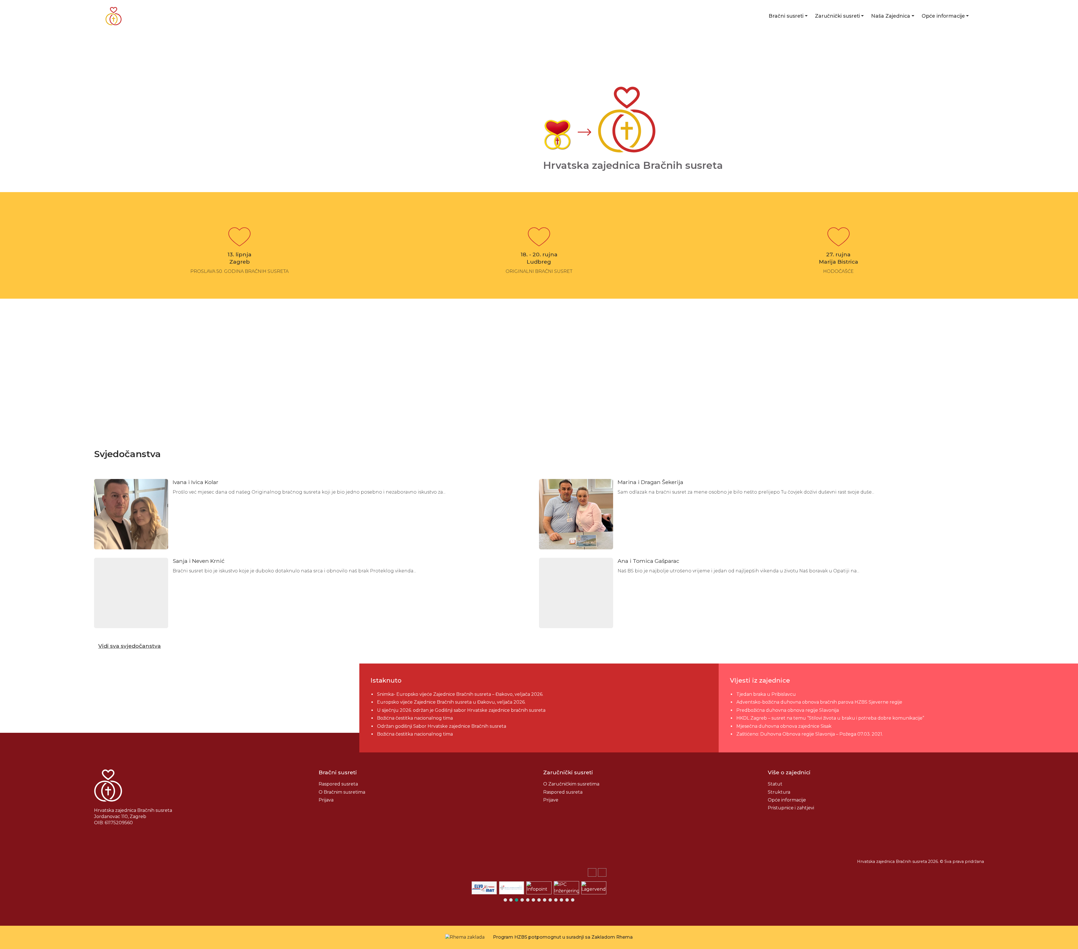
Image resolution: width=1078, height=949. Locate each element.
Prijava (326, 800)
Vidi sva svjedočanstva (129, 645)
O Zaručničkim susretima (571, 784)
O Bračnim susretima (342, 792)
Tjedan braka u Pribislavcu (766, 694)
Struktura (779, 792)
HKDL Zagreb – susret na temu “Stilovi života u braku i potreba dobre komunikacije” (830, 718)
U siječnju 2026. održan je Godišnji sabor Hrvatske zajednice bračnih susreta (461, 710)
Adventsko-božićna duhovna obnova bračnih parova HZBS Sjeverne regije (819, 702)
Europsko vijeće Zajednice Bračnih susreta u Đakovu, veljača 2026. (451, 702)
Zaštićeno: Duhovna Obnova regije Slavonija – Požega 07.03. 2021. (809, 734)
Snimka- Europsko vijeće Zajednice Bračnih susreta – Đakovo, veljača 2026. (460, 694)
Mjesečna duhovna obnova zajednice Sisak (784, 726)
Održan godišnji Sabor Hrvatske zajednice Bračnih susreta (441, 726)
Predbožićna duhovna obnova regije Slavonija (787, 710)
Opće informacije (943, 16)
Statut (775, 784)
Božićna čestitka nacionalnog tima (415, 718)
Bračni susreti (786, 16)
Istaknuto (386, 680)
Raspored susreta (338, 784)
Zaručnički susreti (837, 16)
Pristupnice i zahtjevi (791, 807)
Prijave (550, 800)
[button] (602, 872)
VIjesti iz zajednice (760, 680)
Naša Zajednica (890, 16)
